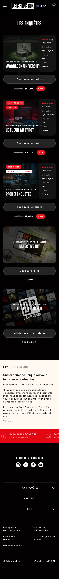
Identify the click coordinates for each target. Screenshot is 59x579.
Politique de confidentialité (40, 529)
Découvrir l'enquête (29, 79)
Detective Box (13, 561)
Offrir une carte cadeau (29, 333)
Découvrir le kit (29, 271)
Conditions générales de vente (44, 538)
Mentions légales (12, 545)
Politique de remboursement (12, 529)
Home (6, 366)
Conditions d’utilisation (9, 538)
